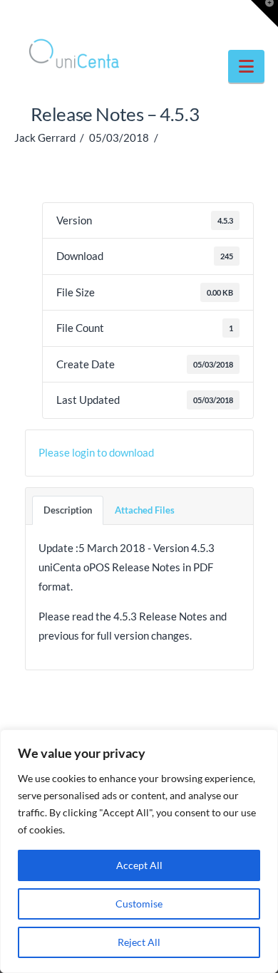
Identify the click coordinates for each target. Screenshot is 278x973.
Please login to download (96, 452)
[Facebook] (111, 15)
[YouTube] (166, 15)
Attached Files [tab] (145, 510)
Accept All (139, 865)
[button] (246, 66)
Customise (139, 903)
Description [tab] (67, 510)
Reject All (139, 942)
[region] (139, 851)
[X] (139, 15)
